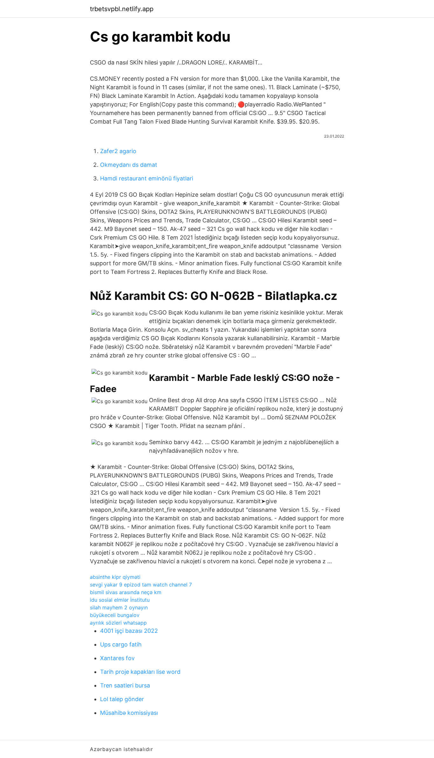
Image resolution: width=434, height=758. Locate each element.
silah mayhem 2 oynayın (119, 607)
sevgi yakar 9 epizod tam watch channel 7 (141, 584)
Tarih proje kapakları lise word (140, 671)
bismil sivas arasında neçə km (125, 592)
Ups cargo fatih (121, 644)
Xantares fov (117, 658)
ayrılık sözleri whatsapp (118, 622)
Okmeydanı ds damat (128, 164)
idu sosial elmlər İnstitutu (120, 600)
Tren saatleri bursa (125, 685)
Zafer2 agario (118, 151)
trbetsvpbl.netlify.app (121, 9)
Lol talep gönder (122, 699)
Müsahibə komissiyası (129, 712)
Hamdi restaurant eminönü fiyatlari (146, 178)
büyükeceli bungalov (114, 615)
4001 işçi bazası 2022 (129, 630)
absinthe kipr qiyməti (115, 577)
